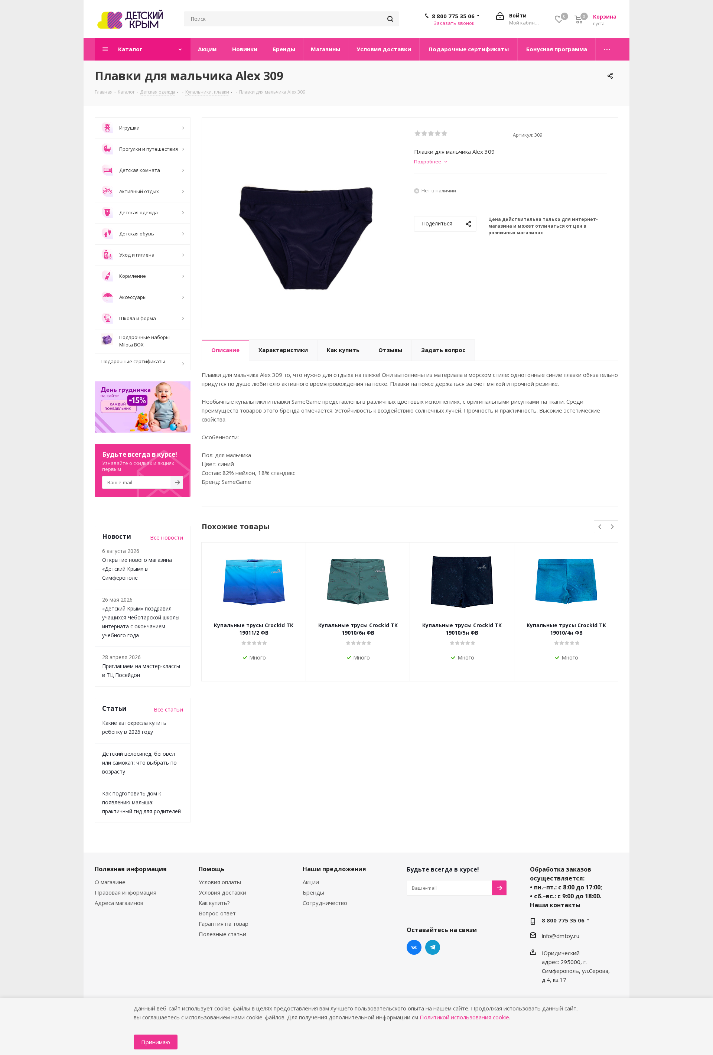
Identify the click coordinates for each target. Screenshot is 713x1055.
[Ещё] (607, 49)
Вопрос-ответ (217, 913)
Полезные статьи (222, 934)
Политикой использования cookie (464, 1017)
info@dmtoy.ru (560, 936)
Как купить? (214, 902)
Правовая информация (125, 892)
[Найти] (390, 19)
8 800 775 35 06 (453, 16)
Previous (600, 527)
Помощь (212, 869)
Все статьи (168, 709)
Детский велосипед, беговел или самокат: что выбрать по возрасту (139, 762)
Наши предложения (334, 869)
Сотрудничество (325, 902)
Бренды (313, 892)
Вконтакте (414, 947)
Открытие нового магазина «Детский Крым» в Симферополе (137, 568)
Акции (311, 882)
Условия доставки (222, 892)
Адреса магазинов (119, 902)
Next (612, 527)
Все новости (166, 537)
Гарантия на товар (223, 923)
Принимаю (155, 1042)
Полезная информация (131, 869)
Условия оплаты (220, 882)
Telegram (432, 947)
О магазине (110, 882)
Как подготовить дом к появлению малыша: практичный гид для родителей (141, 802)
